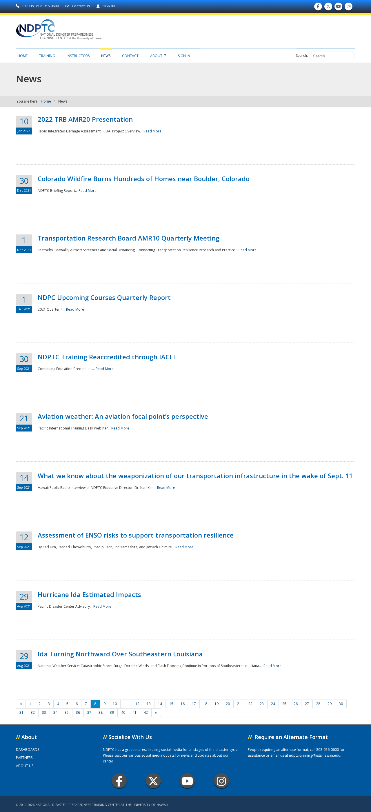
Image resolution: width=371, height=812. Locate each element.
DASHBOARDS (27, 749)
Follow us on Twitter (328, 8)
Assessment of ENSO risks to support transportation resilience (136, 535)
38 (101, 712)
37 (89, 712)
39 (112, 712)
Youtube (187, 780)
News (105, 55)
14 (160, 703)
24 (273, 703)
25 (284, 703)
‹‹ (21, 703)
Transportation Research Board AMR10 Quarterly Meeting (128, 238)
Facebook (119, 780)
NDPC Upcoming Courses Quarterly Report (104, 297)
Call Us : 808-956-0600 (40, 5)
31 (21, 712)
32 (33, 712)
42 (146, 712)
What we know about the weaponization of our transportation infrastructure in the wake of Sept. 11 (195, 475)
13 (149, 703)
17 (194, 703)
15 (171, 703)
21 (239, 703)
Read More (152, 131)
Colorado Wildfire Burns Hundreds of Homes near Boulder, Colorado (144, 178)
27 (307, 703)
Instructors (78, 55)
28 (318, 703)
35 (67, 712)
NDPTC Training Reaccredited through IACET (107, 356)
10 (115, 703)
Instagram (221, 780)
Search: (302, 55)
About (156, 55)
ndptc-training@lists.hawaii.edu (314, 755)
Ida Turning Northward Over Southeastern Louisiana (120, 653)
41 (134, 712)
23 (262, 703)
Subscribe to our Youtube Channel (338, 8)
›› (156, 712)
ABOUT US (24, 765)
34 (55, 712)
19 (216, 703)
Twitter (153, 780)
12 (137, 703)
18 (205, 703)
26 (296, 703)
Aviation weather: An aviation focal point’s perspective (123, 416)
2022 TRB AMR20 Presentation (85, 119)
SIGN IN (108, 5)
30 (341, 703)
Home (22, 55)
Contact (130, 55)
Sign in (184, 55)
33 (44, 712)
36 (78, 712)
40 (123, 712)
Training (47, 55)
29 (330, 703)
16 (183, 703)
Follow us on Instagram (348, 8)
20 (228, 703)
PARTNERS (24, 757)
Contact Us (81, 5)
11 (126, 703)
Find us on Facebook (318, 8)
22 (250, 703)
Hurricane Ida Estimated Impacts (89, 594)
